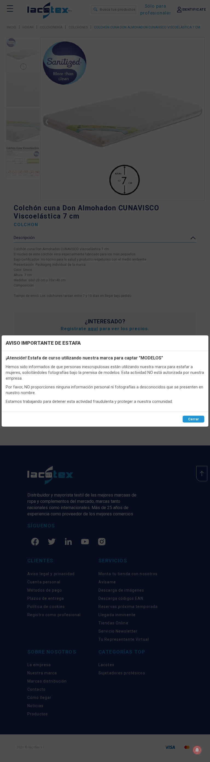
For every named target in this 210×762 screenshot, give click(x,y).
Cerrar (193, 419)
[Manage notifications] (197, 750)
